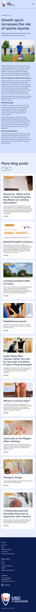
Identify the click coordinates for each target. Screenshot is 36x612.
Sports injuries (9, 264)
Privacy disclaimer (6, 566)
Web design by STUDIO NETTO (8, 608)
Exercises (8, 304)
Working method (6, 549)
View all (6, 168)
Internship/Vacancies (7, 553)
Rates (3, 564)
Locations (4, 551)
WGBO (3, 568)
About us (4, 545)
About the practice (9, 177)
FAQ (2, 561)
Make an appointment (7, 570)
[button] (33, 4)
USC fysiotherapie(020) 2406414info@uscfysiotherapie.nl (8, 579)
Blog (2, 547)
